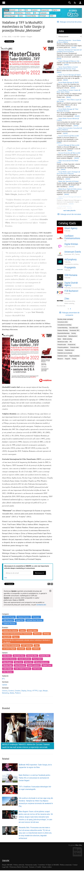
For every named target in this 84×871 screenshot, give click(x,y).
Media (12, 693)
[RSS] (49, 41)
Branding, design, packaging (65, 319)
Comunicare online (69, 246)
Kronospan (36, 617)
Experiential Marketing (63, 333)
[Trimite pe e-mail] (52, 41)
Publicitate (67, 231)
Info (5, 578)
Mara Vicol (18, 662)
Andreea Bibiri (44, 656)
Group (29, 690)
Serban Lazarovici (33, 665)
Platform (18, 693)
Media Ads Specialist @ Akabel (68, 181)
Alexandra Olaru (19, 656)
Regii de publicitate (74, 356)
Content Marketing (62, 327)
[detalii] (74, 47)
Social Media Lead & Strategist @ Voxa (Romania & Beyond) (68, 173)
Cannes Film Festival (10, 630)
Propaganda (70, 267)
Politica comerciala (66, 865)
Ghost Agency (70, 228)
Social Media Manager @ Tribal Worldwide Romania (67, 110)
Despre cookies (47, 867)
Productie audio (62, 344)
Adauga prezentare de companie (70, 313)
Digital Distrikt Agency (71, 284)
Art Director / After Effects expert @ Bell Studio (69, 100)
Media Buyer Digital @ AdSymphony (70, 189)
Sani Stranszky (20, 665)
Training (77, 254)
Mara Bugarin (7, 662)
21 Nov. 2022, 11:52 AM (10, 36)
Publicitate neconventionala (65, 353)
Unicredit (21, 649)
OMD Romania (8, 620)
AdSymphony (70, 259)
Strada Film (19, 620)
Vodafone (36, 649)
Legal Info (5, 867)
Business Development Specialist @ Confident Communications (69, 51)
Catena (22, 630)
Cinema (4, 690)
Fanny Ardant (37, 659)
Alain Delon (7, 656)
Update (22, 36)
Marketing (5, 693)
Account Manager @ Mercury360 (68, 145)
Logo (40, 690)
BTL (3, 678)
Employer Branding (63, 330)
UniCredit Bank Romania (34, 620)
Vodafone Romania (9, 623)
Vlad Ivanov (37, 669)
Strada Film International (11, 645)
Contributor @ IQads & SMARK (48, 865)
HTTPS (35, 690)
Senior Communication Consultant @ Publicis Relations (69, 129)
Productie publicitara (63, 347)
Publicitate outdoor (62, 356)
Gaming (73, 333)
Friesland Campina (24, 617)
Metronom (37, 634)
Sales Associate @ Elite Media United (67, 161)
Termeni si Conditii (35, 867)
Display (23, 690)
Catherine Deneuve (9, 659)
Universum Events (72, 251)
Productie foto (71, 344)
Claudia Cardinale (24, 659)
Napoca (15, 637)
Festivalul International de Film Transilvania (17, 634)
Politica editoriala (18, 865)
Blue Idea (78, 845)
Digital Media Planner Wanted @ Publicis (68, 119)
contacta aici (41, 605)
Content (11, 690)
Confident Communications (72, 237)
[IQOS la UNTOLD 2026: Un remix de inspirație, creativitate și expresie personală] (27, 731)
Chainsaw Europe (8, 617)
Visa (28, 649)
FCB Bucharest (71, 291)
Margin (45, 690)
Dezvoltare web (61, 306)
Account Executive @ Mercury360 (69, 153)
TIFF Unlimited (27, 645)
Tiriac (36, 645)
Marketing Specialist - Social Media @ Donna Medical (69, 41)
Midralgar (47, 634)
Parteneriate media (31, 865)
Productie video (74, 347)
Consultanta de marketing (71, 264)
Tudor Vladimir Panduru (22, 669)
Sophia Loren (47, 665)
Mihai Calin (28, 662)
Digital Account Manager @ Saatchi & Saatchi (69, 198)
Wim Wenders (7, 672)
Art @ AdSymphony (64, 206)
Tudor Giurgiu (7, 669)
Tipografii (67, 358)
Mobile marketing (69, 303)
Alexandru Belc (32, 656)
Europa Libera (32, 630)
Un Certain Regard (9, 649)
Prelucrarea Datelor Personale (19, 867)
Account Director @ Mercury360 (68, 136)
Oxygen (29, 36)
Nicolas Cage (7, 665)
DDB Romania (70, 275)
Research (60, 358)
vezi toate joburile (69, 210)
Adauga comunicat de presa (70, 22)
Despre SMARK (7, 865)
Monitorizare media (63, 341)
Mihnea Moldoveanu (41, 662)
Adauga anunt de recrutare (70, 214)
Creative (17, 690)
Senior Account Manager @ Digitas (69, 75)
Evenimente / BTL (69, 254)
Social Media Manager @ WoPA (68, 82)
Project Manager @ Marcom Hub (68, 61)
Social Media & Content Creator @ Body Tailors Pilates (68, 91)
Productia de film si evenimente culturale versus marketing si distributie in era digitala (26, 641)
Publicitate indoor (69, 350)
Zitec (66, 298)
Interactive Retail (62, 336)
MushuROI (6, 637)
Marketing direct (73, 336)
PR (65, 241)
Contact (75, 865)
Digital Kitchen (71, 244)
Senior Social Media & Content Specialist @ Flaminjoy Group (67, 68)
